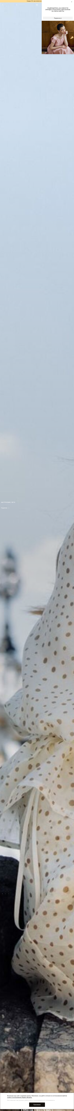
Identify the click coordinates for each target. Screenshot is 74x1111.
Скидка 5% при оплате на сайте (36, 1)
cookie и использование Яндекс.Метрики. (19, 1097)
